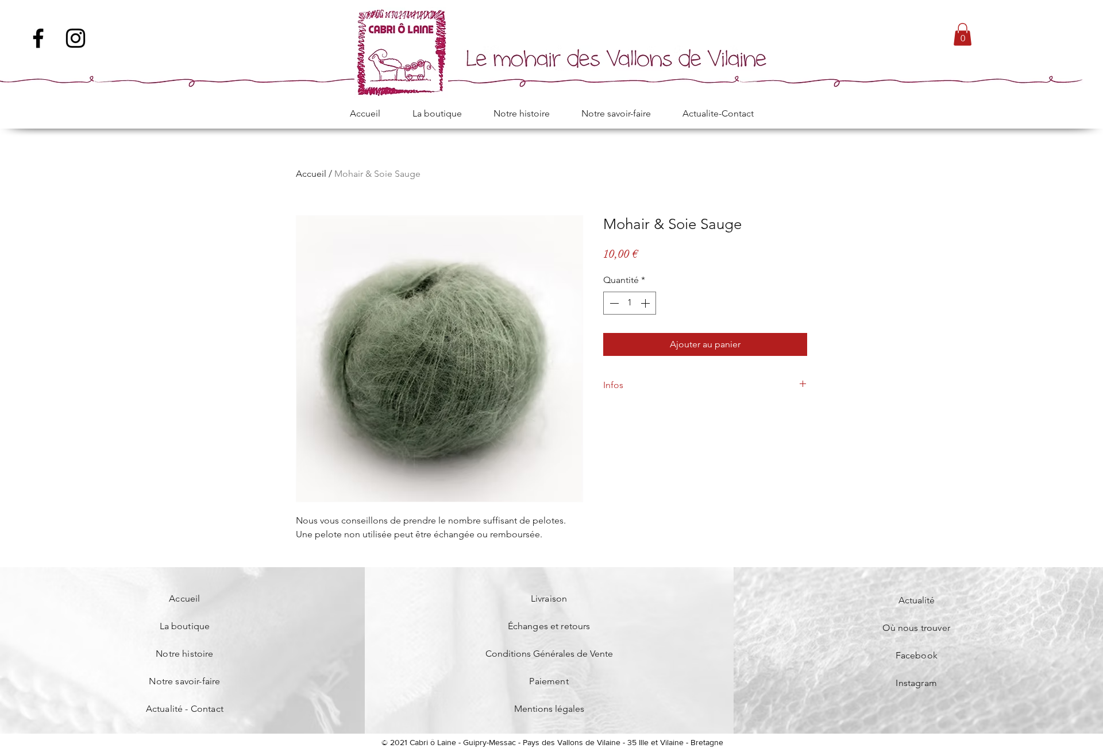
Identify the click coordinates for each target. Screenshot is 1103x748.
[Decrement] (613, 303)
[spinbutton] (629, 303)
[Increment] (646, 303)
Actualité (916, 600)
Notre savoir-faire (184, 681)
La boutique (185, 626)
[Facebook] (38, 38)
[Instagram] (75, 38)
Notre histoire (184, 653)
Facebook (917, 655)
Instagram (916, 682)
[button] (962, 34)
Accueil (311, 173)
